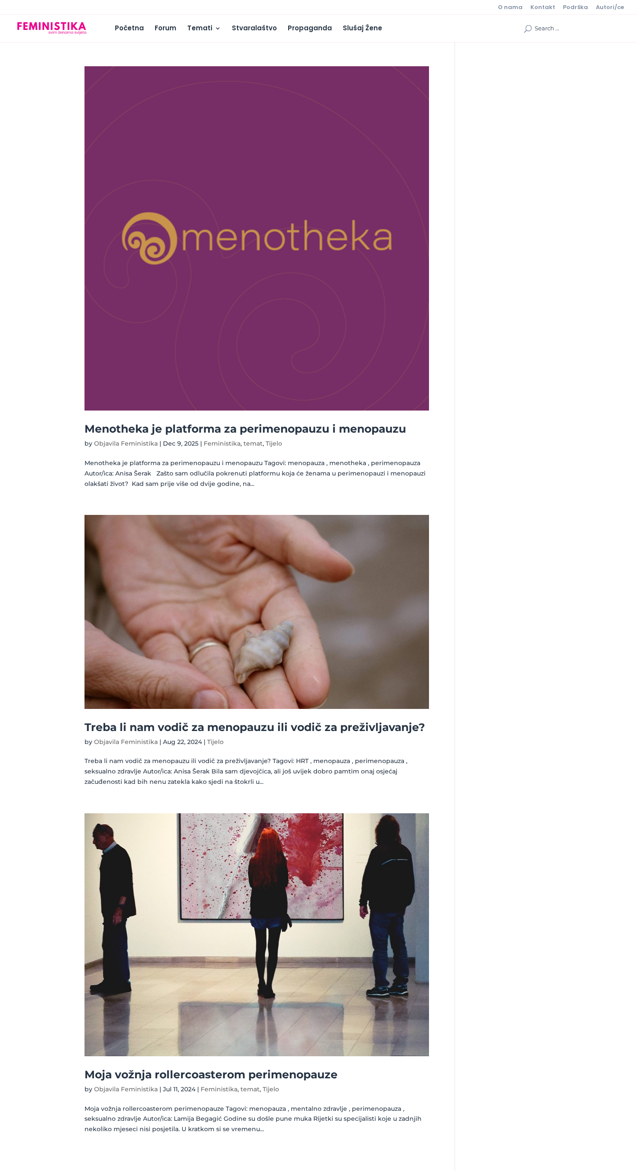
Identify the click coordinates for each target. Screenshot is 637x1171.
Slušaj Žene (362, 28)
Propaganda (310, 28)
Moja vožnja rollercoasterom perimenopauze (211, 1074)
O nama (510, 7)
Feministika (222, 443)
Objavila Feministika (126, 443)
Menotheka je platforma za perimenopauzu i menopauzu (245, 428)
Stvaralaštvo (254, 28)
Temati (199, 28)
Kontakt (542, 7)
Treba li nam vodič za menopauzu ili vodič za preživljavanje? (254, 727)
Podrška (575, 7)
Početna (129, 28)
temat (253, 443)
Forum (165, 28)
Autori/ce (610, 7)
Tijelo (274, 443)
